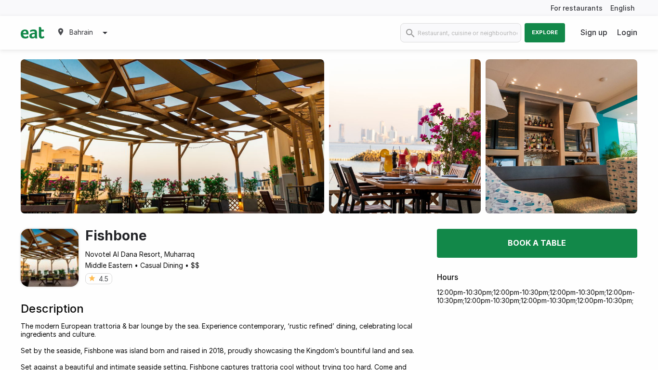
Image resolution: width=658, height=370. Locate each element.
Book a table (537, 243)
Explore (545, 32)
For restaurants (577, 8)
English (622, 8)
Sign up (593, 32)
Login (627, 32)
